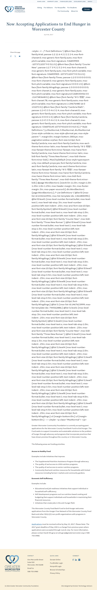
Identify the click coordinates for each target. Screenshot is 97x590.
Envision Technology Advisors (82, 586)
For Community (63, 11)
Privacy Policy (55, 573)
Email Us (30, 568)
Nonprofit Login (52, 1)
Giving (39, 8)
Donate (87, 9)
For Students (72, 8)
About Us (74, 11)
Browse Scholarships (57, 570)
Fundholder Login (66, 1)
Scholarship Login (79, 1)
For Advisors (48, 8)
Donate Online (55, 560)
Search (90, 1)
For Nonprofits (60, 8)
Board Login (41, 1)
